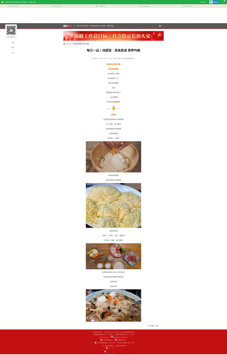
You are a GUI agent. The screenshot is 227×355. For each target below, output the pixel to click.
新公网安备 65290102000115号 (120, 337)
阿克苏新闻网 (77, 44)
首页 (84, 44)
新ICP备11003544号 (105, 337)
